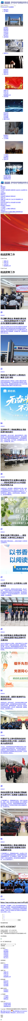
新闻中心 (6, 53)
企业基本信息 (7, 175)
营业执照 (3, 1012)
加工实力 (6, 35)
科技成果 (6, 116)
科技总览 (6, 112)
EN (1, 185)
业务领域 (6, 36)
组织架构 (6, 29)
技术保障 (6, 117)
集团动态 (6, 71)
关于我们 (6, 11)
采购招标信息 (7, 178)
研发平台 (6, 114)
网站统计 (8, 1012)
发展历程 (6, 30)
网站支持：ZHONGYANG (17, 1012)
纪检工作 (6, 92)
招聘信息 (6, 157)
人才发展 (6, 138)
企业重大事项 (7, 177)
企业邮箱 (11, 7)
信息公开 (6, 159)
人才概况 (6, 156)
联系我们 (6, 135)
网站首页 (6, 9)
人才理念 (6, 154)
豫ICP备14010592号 (6, 1011)
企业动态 (6, 69)
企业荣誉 (6, 33)
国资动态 (6, 72)
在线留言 (6, 136)
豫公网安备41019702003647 (20, 1011)
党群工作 (6, 74)
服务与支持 (7, 119)
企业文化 (6, 32)
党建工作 (6, 90)
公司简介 (6, 27)
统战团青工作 (7, 95)
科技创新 (6, 96)
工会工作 (6, 93)
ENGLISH (4, 7)
